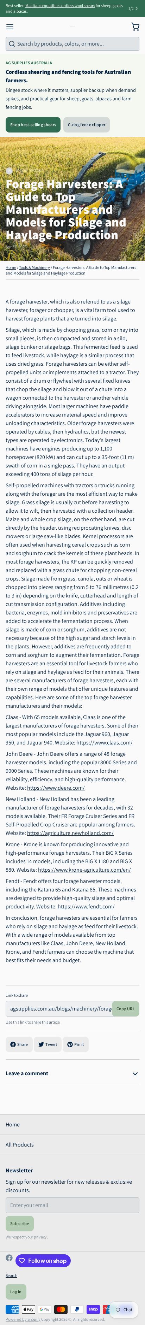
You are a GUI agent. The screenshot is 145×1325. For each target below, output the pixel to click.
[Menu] (13, 27)
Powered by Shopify (23, 1319)
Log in (16, 1291)
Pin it (79, 1044)
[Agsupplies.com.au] (72, 27)
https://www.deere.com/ (56, 787)
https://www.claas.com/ (104, 742)
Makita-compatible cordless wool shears (60, 5)
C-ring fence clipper (86, 124)
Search (11, 1275)
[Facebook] (9, 1260)
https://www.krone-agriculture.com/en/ (84, 869)
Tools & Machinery (34, 267)
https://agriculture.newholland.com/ (70, 833)
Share (22, 1044)
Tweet (51, 1044)
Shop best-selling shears (33, 124)
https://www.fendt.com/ (86, 906)
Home (11, 267)
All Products (20, 1144)
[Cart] (132, 27)
